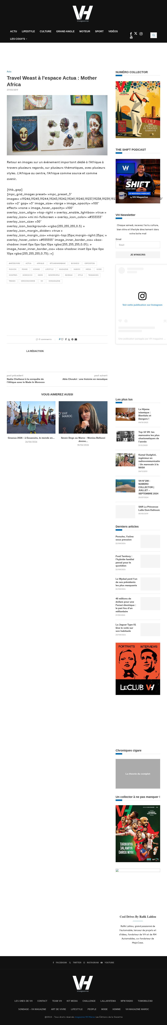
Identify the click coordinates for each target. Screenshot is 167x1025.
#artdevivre (14, 263)
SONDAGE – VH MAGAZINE (32, 1009)
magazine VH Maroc (85, 1017)
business (75, 263)
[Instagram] (141, 34)
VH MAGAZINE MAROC (137, 1009)
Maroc (77, 269)
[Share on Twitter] (69, 339)
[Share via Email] (76, 339)
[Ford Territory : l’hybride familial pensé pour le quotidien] (150, 561)
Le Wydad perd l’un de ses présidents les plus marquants (126, 582)
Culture (45, 31)
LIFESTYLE (77, 1009)
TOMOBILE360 (145, 1001)
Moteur (84, 31)
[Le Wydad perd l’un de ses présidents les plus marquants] (150, 583)
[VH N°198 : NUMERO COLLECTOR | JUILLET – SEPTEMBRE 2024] (125, 485)
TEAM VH (57, 1001)
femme (25, 269)
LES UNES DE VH (23, 1001)
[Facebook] (131, 34)
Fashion (12, 269)
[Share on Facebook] (66, 339)
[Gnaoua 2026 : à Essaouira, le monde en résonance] (31, 417)
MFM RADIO (127, 1001)
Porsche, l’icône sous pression (125, 538)
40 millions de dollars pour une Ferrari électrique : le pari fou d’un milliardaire (126, 605)
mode (99, 269)
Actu (13, 31)
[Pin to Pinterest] (72, 339)
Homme (36, 269)
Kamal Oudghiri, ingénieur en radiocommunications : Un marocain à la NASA (149, 461)
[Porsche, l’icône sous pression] (150, 541)
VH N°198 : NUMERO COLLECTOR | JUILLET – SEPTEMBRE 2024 (148, 487)
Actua (28, 263)
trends (12, 281)
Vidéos (113, 31)
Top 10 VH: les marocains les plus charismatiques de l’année (148, 437)
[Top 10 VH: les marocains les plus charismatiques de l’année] (125, 437)
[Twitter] (136, 34)
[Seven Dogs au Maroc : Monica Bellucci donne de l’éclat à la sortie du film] (83, 417)
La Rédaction (35, 351)
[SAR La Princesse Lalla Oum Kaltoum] (125, 511)
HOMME (117, 1009)
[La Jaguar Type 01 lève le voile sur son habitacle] (150, 629)
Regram (68, 275)
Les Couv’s (17, 38)
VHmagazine (54, 281)
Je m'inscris (137, 254)
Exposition (90, 263)
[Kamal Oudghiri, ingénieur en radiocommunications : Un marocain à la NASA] (125, 459)
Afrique (40, 263)
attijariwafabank (58, 263)
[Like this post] (62, 339)
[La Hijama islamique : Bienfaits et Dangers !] (125, 414)
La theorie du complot (138, 773)
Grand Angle (65, 31)
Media (88, 269)
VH (42, 281)
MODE (104, 1009)
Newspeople (54, 275)
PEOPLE (92, 1009)
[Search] (153, 35)
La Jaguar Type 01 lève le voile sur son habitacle (126, 627)
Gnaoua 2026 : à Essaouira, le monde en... (31, 438)
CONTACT (42, 1001)
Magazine (63, 269)
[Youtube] (131, 37)
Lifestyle (28, 31)
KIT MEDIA (72, 1001)
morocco (27, 275)
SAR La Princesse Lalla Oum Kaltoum (149, 508)
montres (13, 275)
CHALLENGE (89, 1001)
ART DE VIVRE (58, 1009)
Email (118, 239)
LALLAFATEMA (108, 1001)
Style (80, 275)
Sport (99, 31)
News (40, 275)
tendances (93, 275)
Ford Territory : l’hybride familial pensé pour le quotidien (125, 561)
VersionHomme (28, 281)
